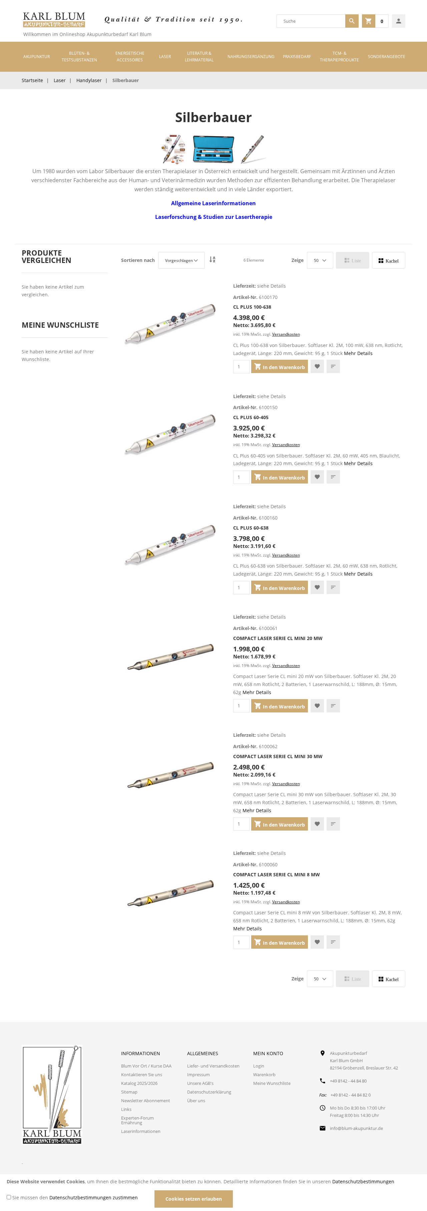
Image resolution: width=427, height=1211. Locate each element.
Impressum (198, 1075)
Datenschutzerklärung (209, 1092)
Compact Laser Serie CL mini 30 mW (278, 756)
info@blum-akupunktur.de (356, 1128)
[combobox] (311, 21)
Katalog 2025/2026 (139, 1083)
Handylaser (89, 80)
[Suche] (352, 21)
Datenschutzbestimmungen (363, 1181)
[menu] (213, 57)
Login (258, 1066)
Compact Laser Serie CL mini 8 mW (276, 874)
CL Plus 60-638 (251, 528)
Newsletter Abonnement (145, 1101)
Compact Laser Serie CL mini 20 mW (278, 638)
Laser (60, 80)
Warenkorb (264, 1075)
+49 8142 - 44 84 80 (348, 1081)
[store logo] (54, 21)
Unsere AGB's (200, 1083)
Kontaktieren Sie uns (141, 1075)
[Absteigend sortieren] (212, 260)
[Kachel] (388, 260)
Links (126, 1109)
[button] (317, 366)
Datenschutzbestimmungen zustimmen (93, 1197)
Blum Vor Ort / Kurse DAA (146, 1066)
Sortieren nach (138, 260)
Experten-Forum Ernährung (137, 1120)
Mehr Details (358, 353)
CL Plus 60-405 (251, 417)
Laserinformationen (140, 1131)
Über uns (196, 1101)
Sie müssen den (75, 1197)
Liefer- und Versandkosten (213, 1066)
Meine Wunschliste (272, 1083)
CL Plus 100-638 (252, 307)
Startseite (32, 80)
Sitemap (129, 1092)
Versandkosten (286, 334)
